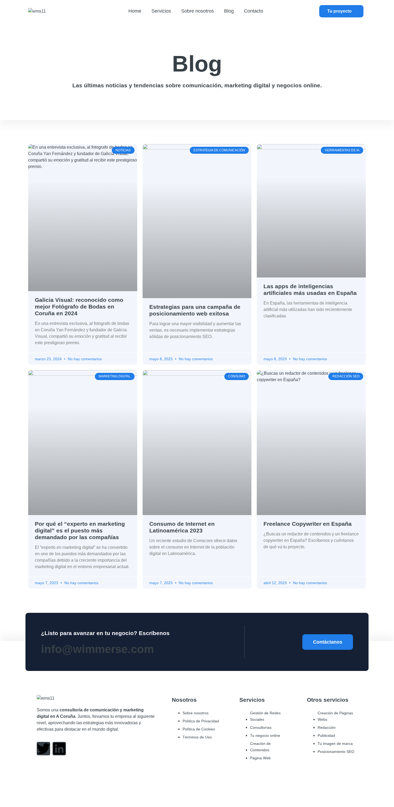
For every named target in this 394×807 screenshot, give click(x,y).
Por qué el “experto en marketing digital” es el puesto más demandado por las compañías (80, 530)
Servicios (161, 11)
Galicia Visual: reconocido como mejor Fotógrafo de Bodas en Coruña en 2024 (79, 306)
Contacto (253, 11)
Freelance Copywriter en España (307, 524)
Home (134, 11)
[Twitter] (43, 748)
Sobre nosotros (197, 11)
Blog (229, 11)
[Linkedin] (59, 748)
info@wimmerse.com (97, 649)
